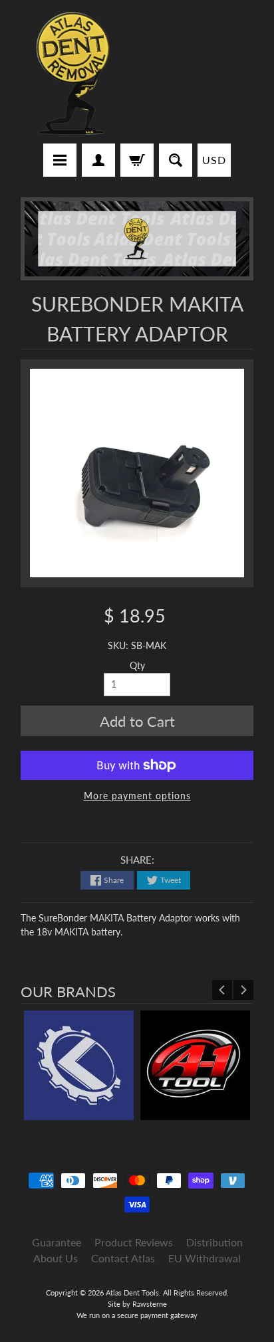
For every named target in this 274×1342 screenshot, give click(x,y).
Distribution (214, 1242)
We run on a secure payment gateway (137, 1315)
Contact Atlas (123, 1258)
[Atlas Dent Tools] (74, 74)
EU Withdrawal (204, 1258)
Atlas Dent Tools (132, 1292)
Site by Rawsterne (137, 1303)
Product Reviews (133, 1242)
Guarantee (56, 1242)
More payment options (137, 796)
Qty (137, 665)
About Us (55, 1258)
